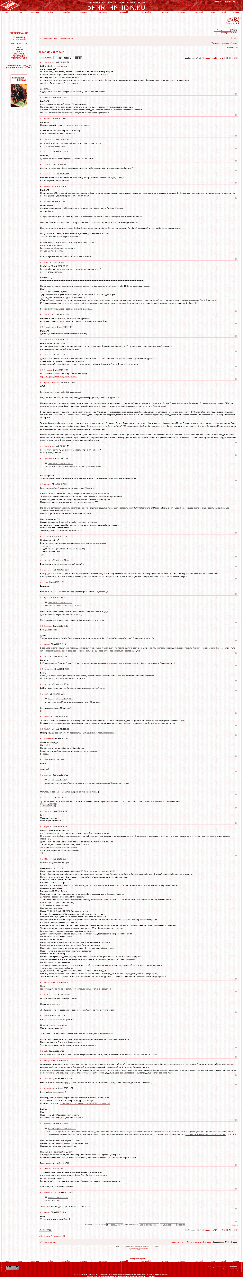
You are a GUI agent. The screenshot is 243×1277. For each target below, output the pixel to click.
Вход (235, 43)
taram (46, 355)
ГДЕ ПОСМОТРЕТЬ (19, 43)
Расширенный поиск (229, 33)
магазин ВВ (124, 12)
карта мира (102, 12)
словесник (48, 570)
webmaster (233, 1267)
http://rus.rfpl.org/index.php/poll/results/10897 (58, 376)
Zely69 (46, 827)
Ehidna (46, 657)
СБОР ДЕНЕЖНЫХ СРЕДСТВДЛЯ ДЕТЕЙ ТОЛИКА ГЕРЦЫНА (19, 67)
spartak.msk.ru (154, 1274)
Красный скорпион (51, 382)
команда (83, 12)
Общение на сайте (50, 39)
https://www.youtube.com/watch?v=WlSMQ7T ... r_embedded (85, 1103)
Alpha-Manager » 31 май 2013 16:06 (62, 1128)
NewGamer (48, 995)
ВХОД (19, 48)
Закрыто (42, 57)
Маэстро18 (48, 739)
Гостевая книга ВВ (66, 39)
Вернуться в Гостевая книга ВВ (52, 1236)
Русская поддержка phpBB (138, 1249)
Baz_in (46, 811)
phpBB (133, 1247)
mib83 (46, 644)
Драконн (47, 370)
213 (235, 58)
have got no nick (50, 982)
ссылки (236, 12)
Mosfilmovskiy (50, 1088)
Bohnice (47, 717)
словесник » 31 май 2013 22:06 (60, 602)
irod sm (47, 536)
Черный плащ (49, 186)
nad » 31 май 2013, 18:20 (57, 780)
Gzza (46, 1016)
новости (7, 12)
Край (46, 597)
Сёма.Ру (233, 1269)
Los (45, 582)
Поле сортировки (131, 1225)
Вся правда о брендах (138, 1258)
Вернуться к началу (236, 94)
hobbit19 (47, 1123)
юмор (213, 12)
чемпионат (35, 12)
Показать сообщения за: (95, 1225)
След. (234, 1225)
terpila (46, 1212)
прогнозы (181, 12)
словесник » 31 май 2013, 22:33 (60, 463)
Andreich (47, 152)
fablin (46, 97)
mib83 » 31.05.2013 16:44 (58, 1197)
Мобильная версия (231, 37)
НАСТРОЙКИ (19, 54)
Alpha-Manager (50, 1079)
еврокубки (66, 12)
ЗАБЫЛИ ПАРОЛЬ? (19, 58)
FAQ (215, 43)
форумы (165, 12)
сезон (20, 12)
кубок (50, 12)
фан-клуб (199, 12)
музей (223, 12)
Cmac (46, 164)
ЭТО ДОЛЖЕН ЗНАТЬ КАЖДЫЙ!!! (19, 38)
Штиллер (47, 560)
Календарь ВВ (232, 48)
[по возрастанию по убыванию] (173, 1225)
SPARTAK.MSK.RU (90, 1274)
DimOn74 (47, 62)
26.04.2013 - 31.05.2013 (51, 52)
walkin (46, 798)
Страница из (209, 58)
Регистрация (225, 43)
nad (45, 1051)
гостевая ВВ (146, 12)
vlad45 (46, 262)
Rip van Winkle (50, 1192)
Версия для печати (235, 37)
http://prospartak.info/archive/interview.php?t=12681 (205, 1134)
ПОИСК (19, 52)
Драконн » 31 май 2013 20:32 (59, 699)
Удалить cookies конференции (199, 1242)
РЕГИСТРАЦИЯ (19, 56)
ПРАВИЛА (19, 50)
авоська (47, 118)
